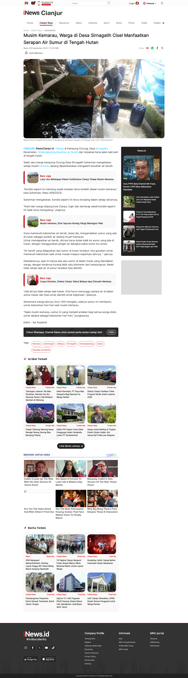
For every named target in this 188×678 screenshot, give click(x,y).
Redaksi (88, 642)
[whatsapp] (152, 48)
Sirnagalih (101, 148)
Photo (131, 22)
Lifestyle (92, 22)
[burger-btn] (162, 3)
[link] (147, 48)
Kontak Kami (89, 660)
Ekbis (119, 22)
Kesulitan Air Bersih (41, 350)
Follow (111, 332)
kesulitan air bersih (67, 152)
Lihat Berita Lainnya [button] (69, 446)
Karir (120, 639)
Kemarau (37, 344)
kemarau (44, 166)
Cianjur (100, 344)
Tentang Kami (90, 639)
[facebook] (157, 48)
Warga (60, 148)
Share (141, 48)
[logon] (26, 3)
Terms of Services (91, 653)
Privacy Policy (90, 656)
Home (30, 22)
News (79, 22)
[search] (108, 3)
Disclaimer (89, 649)
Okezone (153, 639)
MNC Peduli (123, 649)
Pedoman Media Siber (93, 646)
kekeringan (49, 344)
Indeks (157, 22)
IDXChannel (154, 646)
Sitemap (88, 664)
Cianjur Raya (46, 22)
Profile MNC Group (126, 646)
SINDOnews (155, 642)
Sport (107, 22)
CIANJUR (29, 148)
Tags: (26, 342)
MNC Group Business (127, 642)
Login (131, 3)
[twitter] (162, 48)
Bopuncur (64, 22)
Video (144, 22)
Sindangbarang (47, 152)
